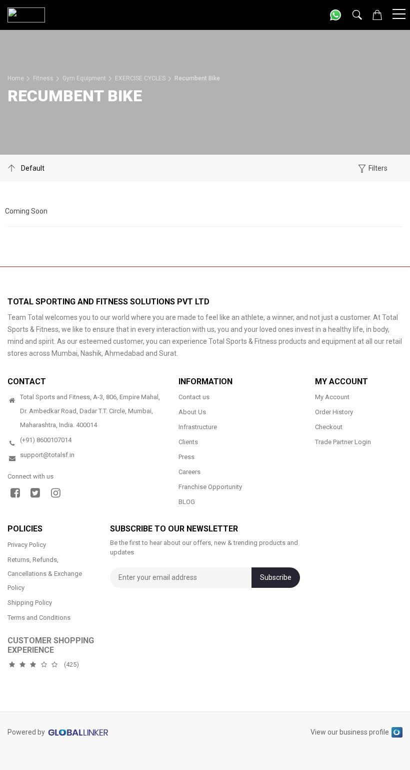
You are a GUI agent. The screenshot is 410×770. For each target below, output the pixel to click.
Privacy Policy (27, 544)
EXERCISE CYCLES (140, 78)
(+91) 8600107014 (46, 440)
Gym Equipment (84, 78)
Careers (189, 472)
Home (16, 78)
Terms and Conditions (39, 617)
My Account (332, 397)
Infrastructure (197, 427)
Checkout (328, 427)
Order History (334, 412)
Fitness (43, 78)
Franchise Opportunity (210, 487)
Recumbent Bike (197, 78)
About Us (192, 412)
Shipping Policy (30, 602)
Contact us (194, 397)
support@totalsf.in (47, 455)
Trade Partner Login (343, 442)
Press (186, 457)
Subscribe (276, 577)
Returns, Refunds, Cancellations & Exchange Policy (45, 573)
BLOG (186, 502)
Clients (188, 442)
